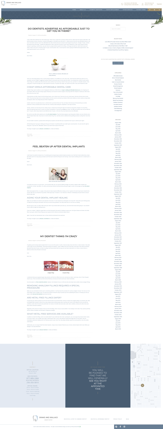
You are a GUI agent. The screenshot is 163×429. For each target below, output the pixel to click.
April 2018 (118, 327)
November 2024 (118, 165)
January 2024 (118, 186)
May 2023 (118, 202)
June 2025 (118, 151)
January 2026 (118, 137)
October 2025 (118, 143)
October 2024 (118, 167)
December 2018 (118, 310)
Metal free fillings (57, 338)
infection (84, 225)
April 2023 (118, 204)
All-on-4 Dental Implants (118, 78)
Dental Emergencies (118, 86)
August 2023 (118, 196)
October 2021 (118, 241)
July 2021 (118, 247)
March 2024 (118, 182)
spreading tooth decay (60, 137)
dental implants (33, 137)
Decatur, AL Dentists (44, 128)
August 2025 (118, 147)
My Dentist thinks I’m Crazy (58, 236)
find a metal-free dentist (41, 282)
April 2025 (118, 155)
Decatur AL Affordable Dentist (57, 135)
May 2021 (118, 251)
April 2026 (118, 131)
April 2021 (118, 253)
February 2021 (117, 257)
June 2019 (118, 298)
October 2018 (118, 314)
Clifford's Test (44, 336)
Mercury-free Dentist (118, 98)
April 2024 (118, 180)
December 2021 (118, 237)
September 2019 (118, 292)
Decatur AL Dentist (68, 135)
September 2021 (118, 243)
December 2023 (118, 188)
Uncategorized (118, 110)
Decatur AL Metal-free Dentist (71, 336)
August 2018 (118, 318)
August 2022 (118, 220)
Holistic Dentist (118, 94)
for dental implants (52, 114)
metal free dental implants (47, 338)
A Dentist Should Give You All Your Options (118, 50)
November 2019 (118, 288)
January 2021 (118, 259)
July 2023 (118, 198)
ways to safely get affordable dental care (71, 90)
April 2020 (118, 278)
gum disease (79, 225)
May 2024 (118, 177)
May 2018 (118, 325)
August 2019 (118, 294)
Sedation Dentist (118, 106)
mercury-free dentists (37, 294)
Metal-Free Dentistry (36, 335)
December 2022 (118, 212)
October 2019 (118, 290)
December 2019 (118, 286)
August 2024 (118, 171)
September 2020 (118, 267)
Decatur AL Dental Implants (39, 225)
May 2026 (118, 128)
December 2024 (118, 163)
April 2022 (118, 229)
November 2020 (118, 263)
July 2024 (118, 173)
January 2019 (118, 308)
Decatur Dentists (43, 329)
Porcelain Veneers (118, 104)
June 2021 (118, 249)
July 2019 (118, 296)
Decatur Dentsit (118, 84)
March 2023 (118, 206)
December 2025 (118, 139)
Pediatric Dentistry (118, 102)
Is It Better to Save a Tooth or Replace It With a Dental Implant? (118, 48)
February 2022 (117, 233)
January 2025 (118, 161)
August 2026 (118, 122)
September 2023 (118, 194)
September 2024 (118, 169)
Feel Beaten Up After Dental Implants (59, 146)
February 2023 (117, 208)
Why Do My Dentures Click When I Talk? (118, 46)
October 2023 (118, 192)
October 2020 (118, 265)
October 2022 (118, 216)
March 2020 (118, 280)
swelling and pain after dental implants (44, 227)
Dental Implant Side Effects (70, 225)
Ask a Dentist (118, 63)
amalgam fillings (36, 336)
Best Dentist (118, 80)
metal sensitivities (65, 338)
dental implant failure (59, 225)
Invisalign (118, 96)
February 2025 (117, 159)
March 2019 (118, 304)
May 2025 (118, 153)
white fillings (78, 338)
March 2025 (118, 157)
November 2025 (118, 141)
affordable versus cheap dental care (41, 135)
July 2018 (118, 320)
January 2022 (118, 235)
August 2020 (118, 269)
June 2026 (118, 126)
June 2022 (118, 224)
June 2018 (118, 323)
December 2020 (118, 261)
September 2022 (118, 218)
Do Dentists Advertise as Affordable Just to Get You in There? (59, 29)
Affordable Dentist (36, 134)
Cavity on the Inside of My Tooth (118, 43)
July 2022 (118, 222)
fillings (39, 137)
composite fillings (51, 336)
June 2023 (118, 200)
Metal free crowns (37, 338)
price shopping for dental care (47, 137)
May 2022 (118, 227)
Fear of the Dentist (118, 92)
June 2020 (118, 274)
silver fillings (72, 338)
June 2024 (118, 175)
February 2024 (117, 184)
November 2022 (118, 214)
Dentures (118, 90)
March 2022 (118, 231)
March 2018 (118, 329)
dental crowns (80, 135)
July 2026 (118, 124)
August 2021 (118, 245)
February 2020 (117, 282)
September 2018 (118, 316)
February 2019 (117, 306)
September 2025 (118, 145)
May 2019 (118, 300)
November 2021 (118, 239)
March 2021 (118, 255)
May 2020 (118, 276)
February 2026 (117, 135)
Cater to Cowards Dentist (118, 82)
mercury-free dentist (82, 336)
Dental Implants (35, 224)
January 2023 (118, 210)
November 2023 (118, 190)
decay (75, 135)
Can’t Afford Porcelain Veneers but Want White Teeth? (118, 41)
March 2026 (118, 133)
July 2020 (118, 271)
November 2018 (118, 312)
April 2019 (118, 302)
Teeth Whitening (118, 108)
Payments (159, 4)
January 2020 (118, 284)
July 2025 (118, 149)
